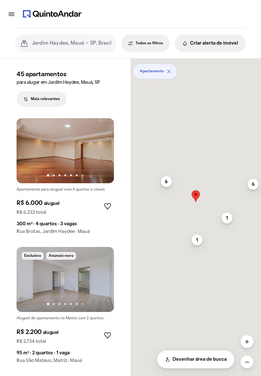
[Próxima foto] (102, 150)
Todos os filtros (149, 43)
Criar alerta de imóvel (214, 43)
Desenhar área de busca (200, 359)
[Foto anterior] (28, 150)
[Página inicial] (52, 14)
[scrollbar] (195, 69)
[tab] (42, 99)
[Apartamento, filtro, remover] (169, 71)
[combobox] (71, 43)
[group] (65, 179)
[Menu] (11, 14)
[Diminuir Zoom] (247, 362)
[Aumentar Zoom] (247, 341)
